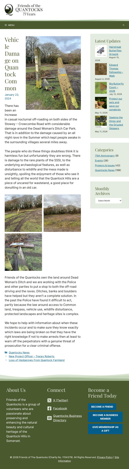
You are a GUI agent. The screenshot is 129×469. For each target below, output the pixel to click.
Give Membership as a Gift (105, 429)
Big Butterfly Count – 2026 (116, 87)
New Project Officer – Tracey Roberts (31, 356)
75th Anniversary (105, 155)
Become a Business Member (105, 417)
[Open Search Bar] (123, 25)
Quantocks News (19, 352)
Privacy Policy (105, 457)
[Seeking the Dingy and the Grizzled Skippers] (101, 122)
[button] (23, 213)
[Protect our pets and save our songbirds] (101, 103)
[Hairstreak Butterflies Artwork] (101, 51)
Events (99, 160)
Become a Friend (102, 406)
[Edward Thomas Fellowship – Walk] (101, 69)
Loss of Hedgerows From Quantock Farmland (36, 360)
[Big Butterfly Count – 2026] (101, 88)
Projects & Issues (105, 165)
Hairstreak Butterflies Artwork (115, 50)
